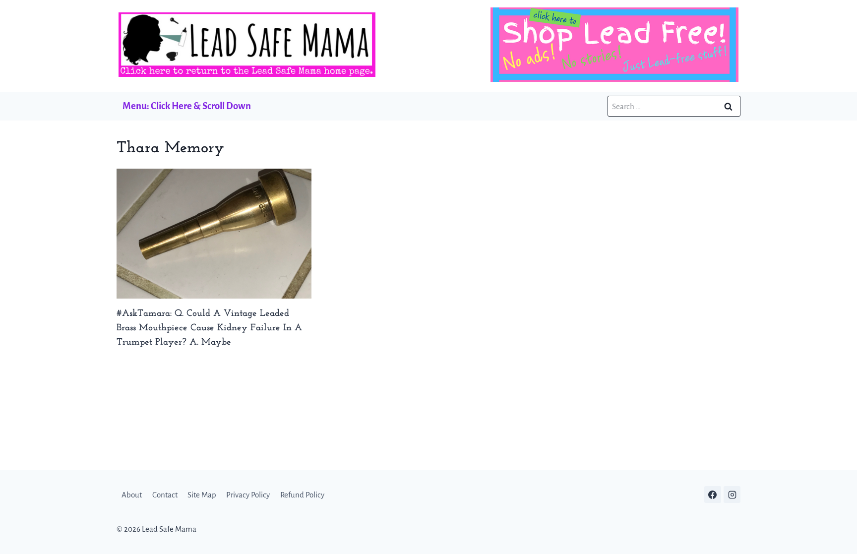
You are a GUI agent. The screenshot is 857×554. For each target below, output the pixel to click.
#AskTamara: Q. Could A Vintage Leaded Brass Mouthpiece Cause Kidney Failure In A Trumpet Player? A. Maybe (209, 328)
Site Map (201, 495)
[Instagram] (732, 494)
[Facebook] (712, 494)
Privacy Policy (248, 495)
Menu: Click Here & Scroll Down (186, 106)
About (132, 495)
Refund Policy (302, 495)
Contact (165, 495)
